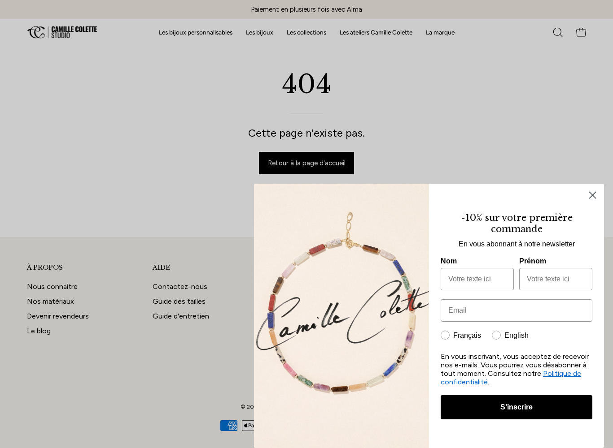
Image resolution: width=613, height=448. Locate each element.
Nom (449, 261)
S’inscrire (516, 407)
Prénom (532, 261)
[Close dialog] (592, 195)
